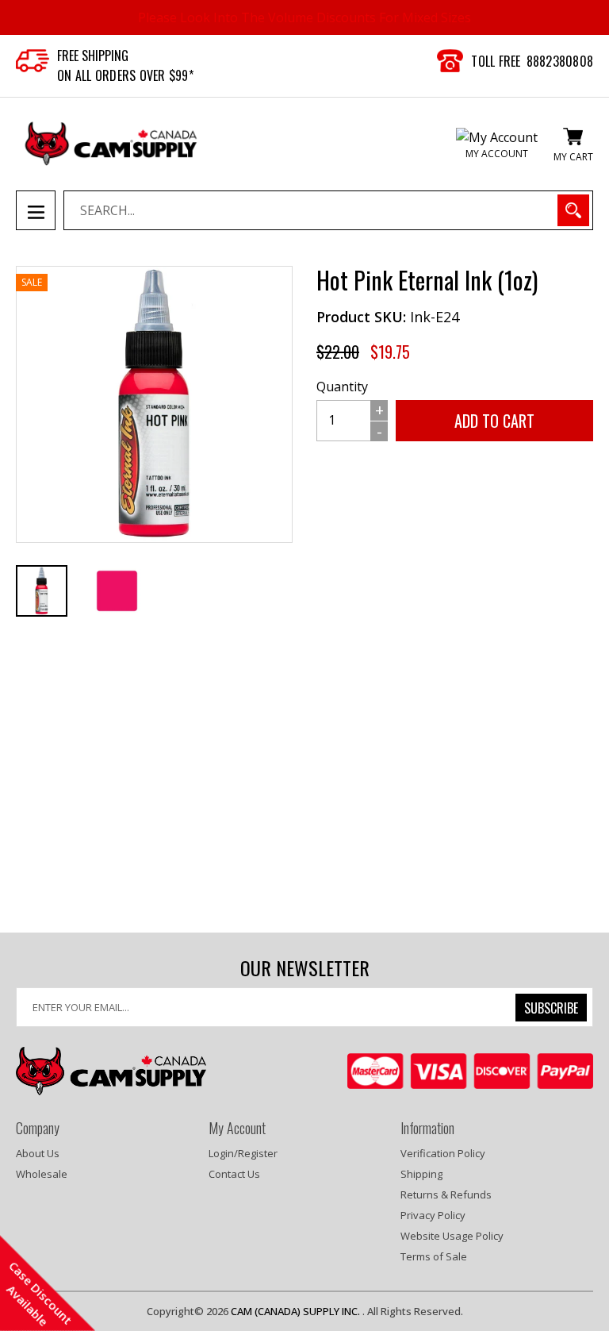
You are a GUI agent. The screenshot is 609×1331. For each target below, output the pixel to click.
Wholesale (41, 1174)
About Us (37, 1153)
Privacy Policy (432, 1215)
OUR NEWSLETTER (305, 967)
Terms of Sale (433, 1256)
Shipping (421, 1174)
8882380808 (560, 61)
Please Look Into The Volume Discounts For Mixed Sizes (304, 17)
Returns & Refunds (446, 1194)
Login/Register (243, 1153)
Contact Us (234, 1174)
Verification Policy (442, 1153)
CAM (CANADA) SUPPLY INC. (296, 1311)
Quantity (342, 386)
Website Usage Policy (452, 1236)
